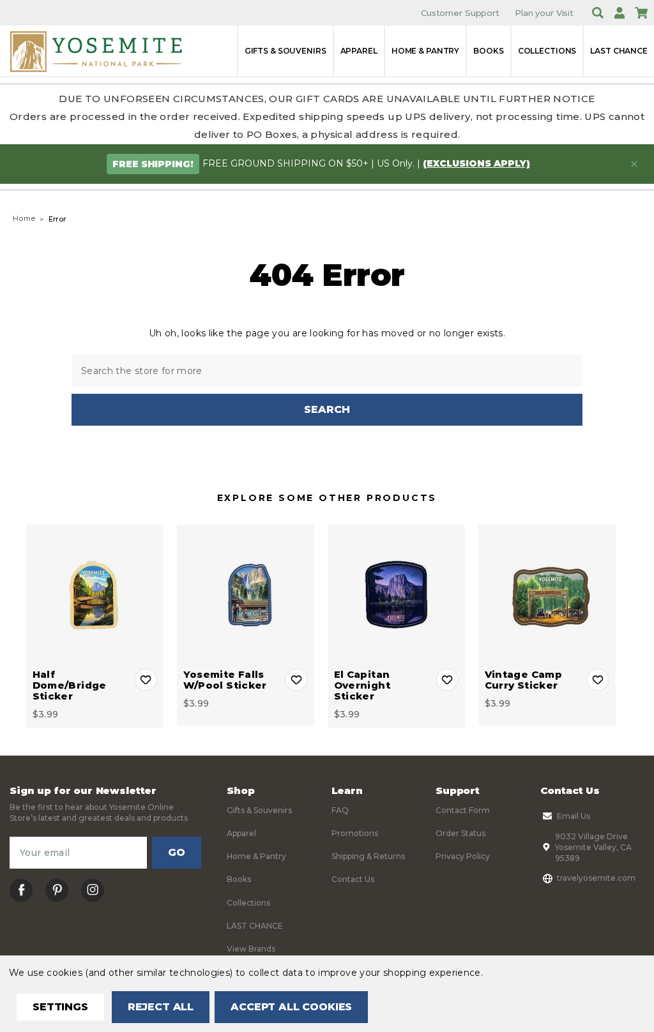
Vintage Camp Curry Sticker (524, 680)
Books (488, 51)
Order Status (460, 833)
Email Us (573, 816)
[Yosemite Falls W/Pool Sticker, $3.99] (245, 593)
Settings (60, 1007)
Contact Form (463, 810)
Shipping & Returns (368, 856)
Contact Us (352, 879)
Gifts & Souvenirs (285, 51)
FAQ (340, 810)
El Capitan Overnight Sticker (362, 685)
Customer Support (460, 13)
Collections (547, 51)
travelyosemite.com (596, 878)
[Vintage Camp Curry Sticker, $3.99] (547, 593)
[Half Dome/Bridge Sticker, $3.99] (95, 593)
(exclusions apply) (476, 163)
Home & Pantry (425, 51)
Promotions (354, 833)
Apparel (358, 51)
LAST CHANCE (619, 51)
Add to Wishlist (145, 679)
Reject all (161, 1007)
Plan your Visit (544, 13)
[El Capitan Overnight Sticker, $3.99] (396, 593)
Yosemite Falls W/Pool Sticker (225, 680)
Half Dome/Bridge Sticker (70, 685)
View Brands (251, 948)
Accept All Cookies (291, 1007)
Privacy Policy (463, 856)
